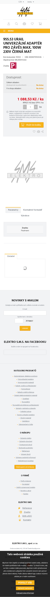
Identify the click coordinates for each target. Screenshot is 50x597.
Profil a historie (26, 481)
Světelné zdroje (25, 411)
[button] (36, 107)
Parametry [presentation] (13, 210)
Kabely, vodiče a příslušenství (26, 386)
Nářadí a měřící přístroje (25, 392)
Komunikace (25, 389)
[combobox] (21, 1)
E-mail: (25, 309)
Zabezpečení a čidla (26, 424)
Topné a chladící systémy (26, 415)
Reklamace (26, 451)
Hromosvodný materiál (26, 382)
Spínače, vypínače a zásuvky (26, 408)
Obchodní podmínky (26, 448)
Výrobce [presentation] (25, 216)
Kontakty (27, 520)
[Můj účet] (8, 23)
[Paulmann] (13, 65)
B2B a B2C (27, 516)
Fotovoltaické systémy (26, 379)
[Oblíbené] (32, 23)
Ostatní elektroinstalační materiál (25, 395)
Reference (27, 508)
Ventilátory (25, 421)
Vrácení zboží (25, 454)
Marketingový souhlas (25, 461)
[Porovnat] (24, 23)
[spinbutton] (30, 107)
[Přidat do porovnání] (38, 131)
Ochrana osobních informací (26, 457)
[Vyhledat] (16, 23)
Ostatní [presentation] (11, 256)
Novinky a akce (26, 491)
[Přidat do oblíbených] (34, 131)
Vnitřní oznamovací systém (25, 487)
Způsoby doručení (25, 441)
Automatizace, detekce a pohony (25, 376)
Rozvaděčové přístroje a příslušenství (26, 405)
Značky (27, 512)
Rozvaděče (26, 402)
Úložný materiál (25, 418)
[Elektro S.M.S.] (25, 12)
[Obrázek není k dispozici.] (25, 171)
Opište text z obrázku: (25, 317)
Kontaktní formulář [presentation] (32, 210)
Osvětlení (26, 399)
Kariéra (25, 494)
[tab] (13, 210)
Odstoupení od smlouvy (25, 467)
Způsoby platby (25, 438)
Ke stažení (25, 484)
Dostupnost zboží (25, 445)
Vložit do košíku (33, 125)
